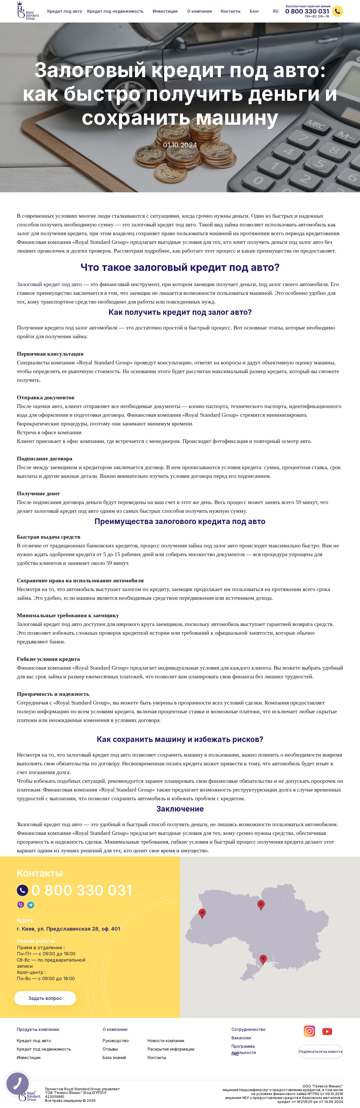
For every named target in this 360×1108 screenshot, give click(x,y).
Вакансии (241, 1037)
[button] (337, 11)
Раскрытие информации (171, 1049)
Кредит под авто (34, 1040)
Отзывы (110, 1049)
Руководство (116, 1040)
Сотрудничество (248, 1029)
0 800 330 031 (307, 11)
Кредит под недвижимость (44, 1049)
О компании (115, 1029)
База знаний (114, 1057)
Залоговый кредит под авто (49, 284)
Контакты (157, 1057)
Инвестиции (28, 1057)
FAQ (235, 1054)
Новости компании (166, 1040)
